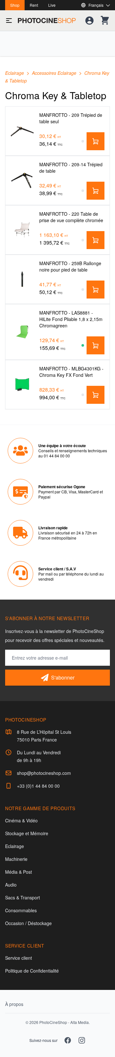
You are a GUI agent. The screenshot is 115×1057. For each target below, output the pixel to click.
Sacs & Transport (22, 897)
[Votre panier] (105, 20)
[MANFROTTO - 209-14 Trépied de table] (22, 180)
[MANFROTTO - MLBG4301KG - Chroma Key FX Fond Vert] (22, 385)
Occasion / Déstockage (28, 923)
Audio (11, 884)
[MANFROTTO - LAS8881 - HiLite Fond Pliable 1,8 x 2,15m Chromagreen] (22, 332)
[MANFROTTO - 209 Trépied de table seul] (22, 131)
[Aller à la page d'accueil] (47, 20)
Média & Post (18, 872)
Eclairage (15, 73)
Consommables (21, 910)
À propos (14, 1004)
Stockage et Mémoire (26, 833)
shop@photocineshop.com (44, 773)
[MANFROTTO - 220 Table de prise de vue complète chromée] (22, 230)
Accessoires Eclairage (55, 73)
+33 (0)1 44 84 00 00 (38, 786)
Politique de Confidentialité (32, 970)
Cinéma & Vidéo (21, 820)
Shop (14, 5)
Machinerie (16, 859)
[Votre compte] (89, 20)
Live (52, 5)
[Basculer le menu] (9, 20)
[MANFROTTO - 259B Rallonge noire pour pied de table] (22, 279)
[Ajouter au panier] (95, 141)
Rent (34, 5)
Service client (18, 958)
